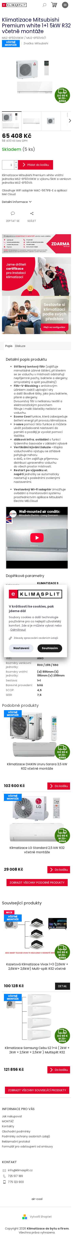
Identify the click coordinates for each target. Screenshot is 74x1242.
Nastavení (21, 648)
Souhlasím (50, 648)
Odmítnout (18, 629)
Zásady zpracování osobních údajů (36, 638)
